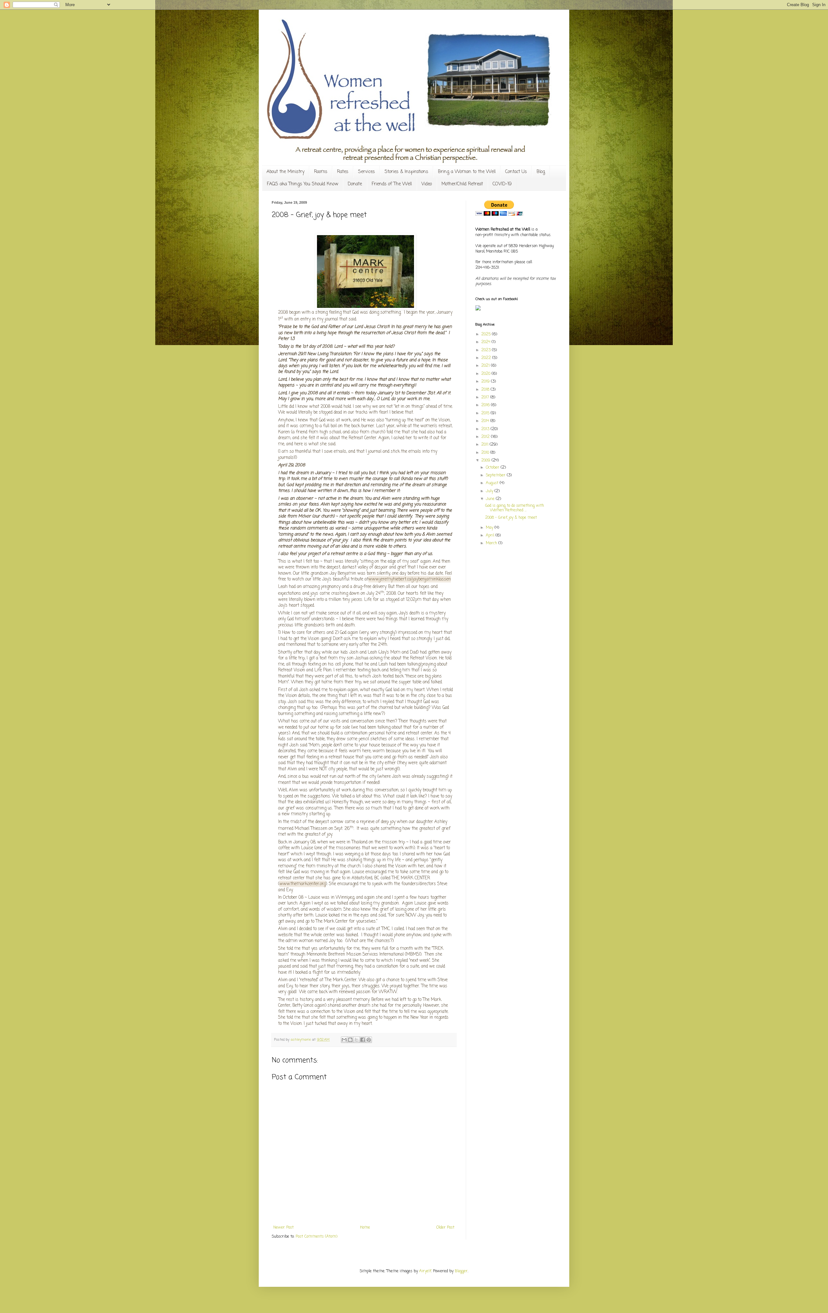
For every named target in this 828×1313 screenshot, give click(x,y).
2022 (486, 358)
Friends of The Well (392, 184)
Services (366, 171)
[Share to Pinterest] (368, 1039)
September (496, 475)
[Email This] (344, 1039)
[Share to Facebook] (362, 1039)
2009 (486, 460)
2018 (486, 390)
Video (426, 184)
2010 (485, 453)
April (491, 535)
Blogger (461, 1271)
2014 (485, 421)
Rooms (320, 171)
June (491, 499)
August (493, 483)
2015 (486, 413)
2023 (486, 350)
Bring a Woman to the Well (467, 171)
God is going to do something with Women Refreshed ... (514, 508)
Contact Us (516, 171)
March (492, 543)
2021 (486, 366)
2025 (486, 334)
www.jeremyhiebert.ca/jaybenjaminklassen (409, 579)
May (490, 528)
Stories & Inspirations (406, 171)
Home (365, 1228)
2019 (486, 382)
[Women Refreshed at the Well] (478, 309)
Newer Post (283, 1228)
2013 (486, 429)
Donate (355, 184)
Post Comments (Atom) (316, 1237)
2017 (485, 397)
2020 (486, 374)
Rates (342, 171)
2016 (486, 405)
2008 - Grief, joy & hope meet (511, 518)
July (490, 491)
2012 (486, 437)
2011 (485, 445)
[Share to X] (356, 1039)
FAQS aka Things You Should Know (302, 184)
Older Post (445, 1228)
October (493, 468)
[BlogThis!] (350, 1039)
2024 (486, 342)
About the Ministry (285, 171)
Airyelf (425, 1271)
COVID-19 (502, 184)
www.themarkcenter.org (302, 884)
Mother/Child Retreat (462, 184)
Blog (541, 171)
